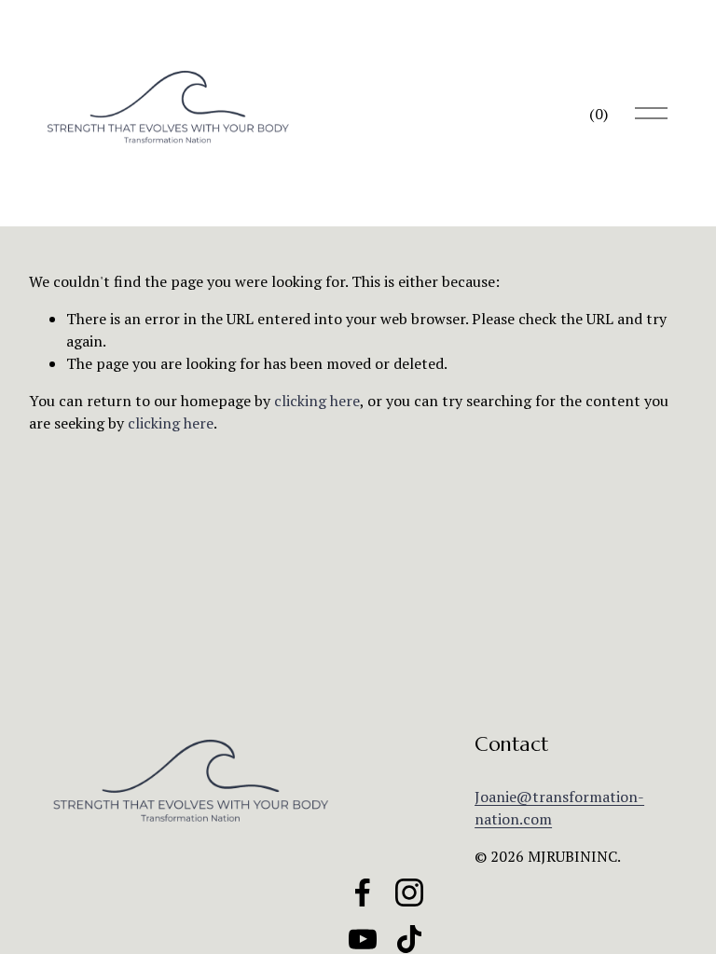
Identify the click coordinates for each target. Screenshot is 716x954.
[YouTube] (363, 939)
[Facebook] (363, 892)
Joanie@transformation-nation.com (559, 807)
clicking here (317, 400)
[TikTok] (409, 939)
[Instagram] (409, 892)
